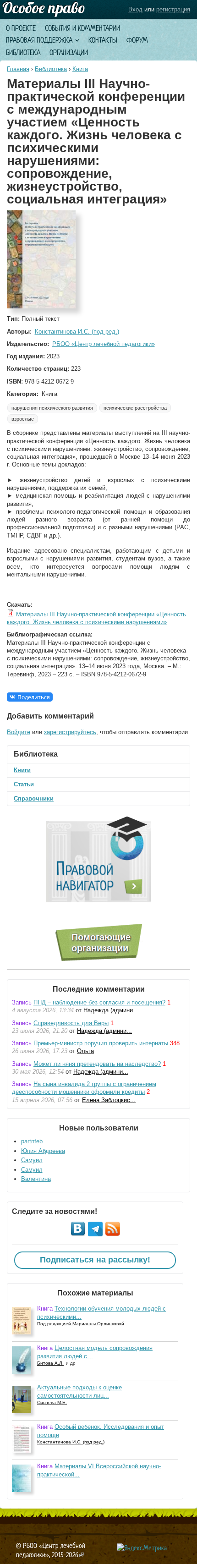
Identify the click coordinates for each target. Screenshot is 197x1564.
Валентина (36, 1178)
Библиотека (23, 52)
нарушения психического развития (52, 408)
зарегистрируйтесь (70, 732)
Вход (135, 9)
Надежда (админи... (110, 1010)
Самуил (32, 1160)
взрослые (22, 419)
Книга (80, 69)
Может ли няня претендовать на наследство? (97, 1063)
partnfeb (32, 1141)
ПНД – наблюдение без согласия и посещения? (99, 1002)
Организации (68, 52)
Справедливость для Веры (71, 1023)
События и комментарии (82, 28)
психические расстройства (135, 408)
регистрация (173, 9)
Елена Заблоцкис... (109, 1100)
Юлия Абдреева (43, 1150)
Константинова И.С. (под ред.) (77, 331)
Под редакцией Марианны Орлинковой (80, 1323)
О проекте (21, 28)
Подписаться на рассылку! (95, 1259)
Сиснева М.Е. (52, 1402)
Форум (137, 40)
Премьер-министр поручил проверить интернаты (100, 1043)
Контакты (102, 40)
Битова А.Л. (50, 1363)
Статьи (24, 784)
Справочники (34, 798)
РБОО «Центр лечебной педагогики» (103, 343)
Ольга (85, 1051)
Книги (22, 770)
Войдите (18, 732)
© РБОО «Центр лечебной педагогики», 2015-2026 (50, 1550)
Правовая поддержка (39, 40)
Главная (18, 69)
